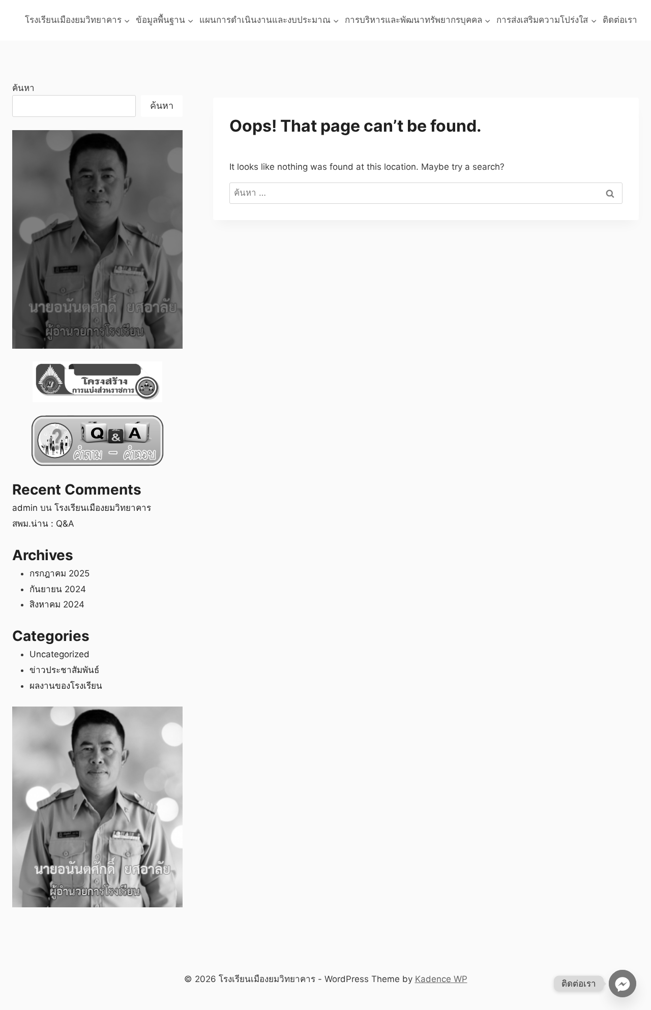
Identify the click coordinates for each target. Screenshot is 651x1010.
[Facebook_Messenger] (622, 983)
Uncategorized (59, 654)
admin (25, 508)
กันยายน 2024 (57, 589)
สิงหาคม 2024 (56, 604)
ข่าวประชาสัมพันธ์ (64, 670)
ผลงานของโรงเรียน (65, 686)
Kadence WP (441, 979)
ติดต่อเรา (620, 20)
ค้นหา (23, 88)
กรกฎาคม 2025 (59, 573)
